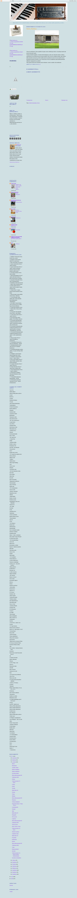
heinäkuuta (14, 862)
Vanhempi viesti (64, 100)
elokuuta (14, 860)
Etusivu (46, 100)
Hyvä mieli (13, 209)
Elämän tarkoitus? (15, 849)
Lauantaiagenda (15, 807)
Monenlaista (14, 765)
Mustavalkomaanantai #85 (17, 775)
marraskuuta (14, 758)
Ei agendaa (14, 837)
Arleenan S (13, 228)
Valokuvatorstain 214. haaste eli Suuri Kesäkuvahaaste (16, 854)
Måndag (13, 796)
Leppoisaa (14, 818)
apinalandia (13, 217)
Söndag (13, 779)
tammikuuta (14, 874)
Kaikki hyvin (13, 225)
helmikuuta (14, 872)
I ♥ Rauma (17, 243)
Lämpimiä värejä (15, 833)
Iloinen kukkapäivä (18, 194)
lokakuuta (14, 760)
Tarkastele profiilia (14, 162)
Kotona (13, 841)
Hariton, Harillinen (31, 29)
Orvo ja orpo (14, 816)
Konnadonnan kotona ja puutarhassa (16, 200)
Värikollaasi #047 (15, 822)
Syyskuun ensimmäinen (16, 857)
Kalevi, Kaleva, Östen (16, 826)
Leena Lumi (13, 183)
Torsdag (13, 788)
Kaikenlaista (14, 839)
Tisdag (13, 794)
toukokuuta (14, 866)
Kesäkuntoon (18, 217)
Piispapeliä (14, 814)
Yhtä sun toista (15, 824)
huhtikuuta (14, 868)
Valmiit (11, 891)
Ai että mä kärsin (19, 202)
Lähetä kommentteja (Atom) (34, 103)
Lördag (13, 784)
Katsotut (11, 885)
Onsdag (13, 792)
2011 (12, 756)
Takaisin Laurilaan (15, 831)
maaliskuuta (14, 870)
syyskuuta (14, 762)
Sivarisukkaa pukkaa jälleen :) (16, 239)
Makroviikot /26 (15, 790)
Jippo (13, 811)
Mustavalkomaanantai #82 (17, 843)
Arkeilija (19, 144)
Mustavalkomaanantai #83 (17, 820)
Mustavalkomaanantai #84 (17, 798)
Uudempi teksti (29, 100)
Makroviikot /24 (15, 835)
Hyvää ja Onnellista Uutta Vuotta (19, 211)
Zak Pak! (14, 851)
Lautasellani (18, 229)
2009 (12, 878)
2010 (12, 876)
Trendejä (13, 809)
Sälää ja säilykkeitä (15, 771)
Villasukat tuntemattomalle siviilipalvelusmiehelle (16, 237)
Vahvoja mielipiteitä (16, 801)
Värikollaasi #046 (15, 845)
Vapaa (13, 847)
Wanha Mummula (14, 192)
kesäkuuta (14, 864)
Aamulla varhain (15, 767)
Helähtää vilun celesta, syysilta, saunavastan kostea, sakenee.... (19, 187)
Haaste (13, 763)
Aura (12, 242)
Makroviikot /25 (15, 813)
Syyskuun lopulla (15, 773)
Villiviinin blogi (14, 224)
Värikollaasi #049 (15, 777)
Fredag (13, 786)
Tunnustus (14, 799)
